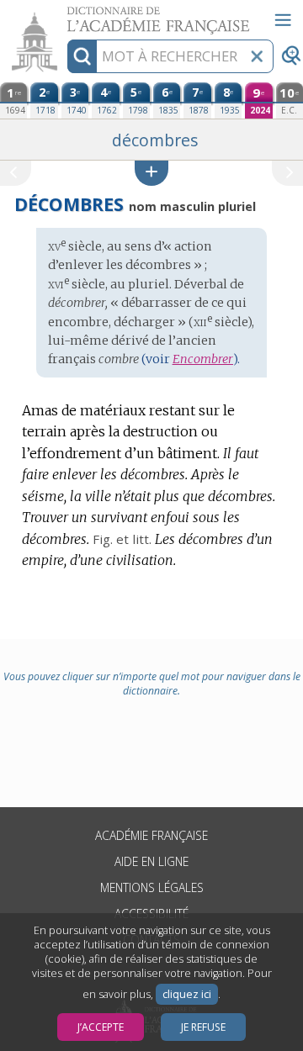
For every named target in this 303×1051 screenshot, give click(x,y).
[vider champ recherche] (257, 56)
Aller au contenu (64, 14)
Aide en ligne (151, 861)
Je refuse (203, 1027)
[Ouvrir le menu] (283, 20)
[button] (151, 173)
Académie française (151, 835)
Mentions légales (152, 887)
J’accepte (100, 1027)
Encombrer (203, 359)
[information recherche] (82, 56)
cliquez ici (186, 994)
